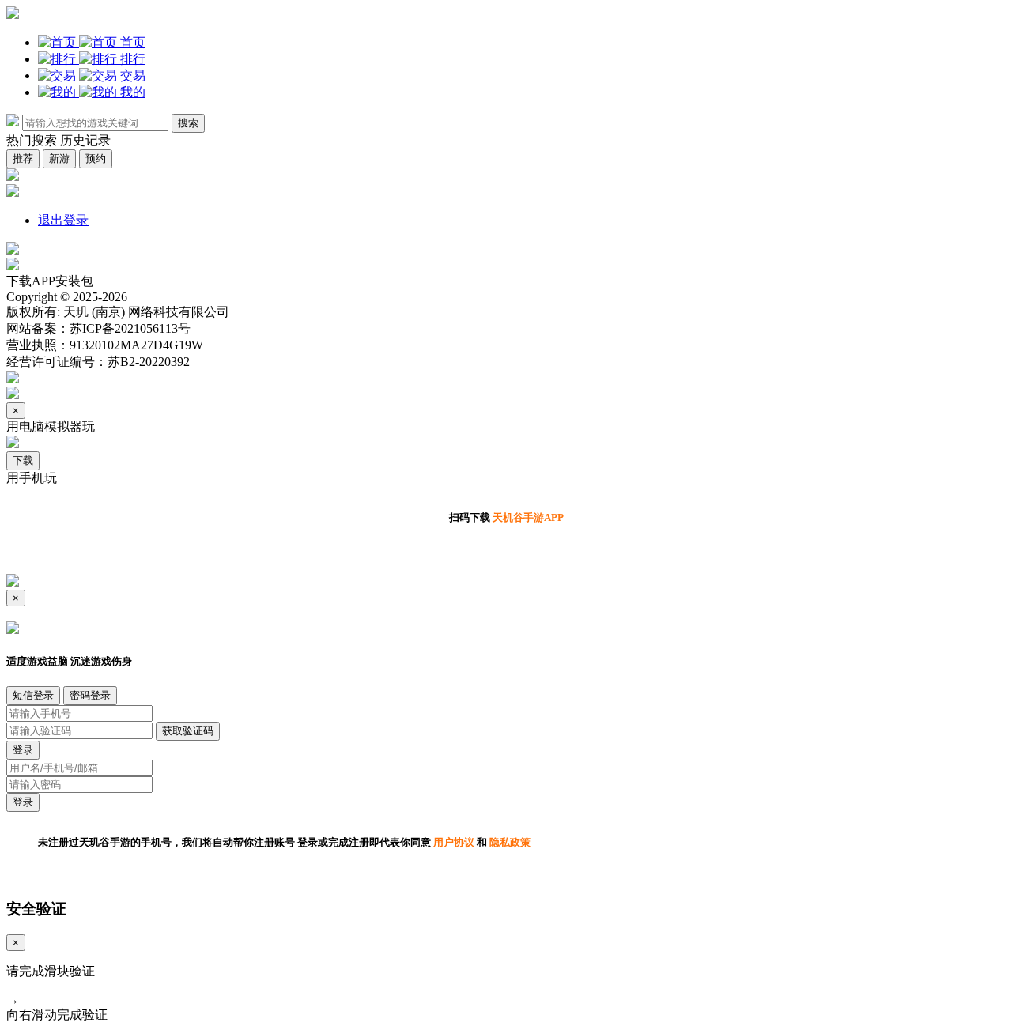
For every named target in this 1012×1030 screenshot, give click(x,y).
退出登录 (63, 220)
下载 (23, 460)
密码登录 (90, 695)
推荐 (23, 158)
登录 (23, 750)
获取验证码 (187, 731)
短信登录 (33, 695)
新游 (59, 158)
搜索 (188, 123)
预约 (95, 158)
